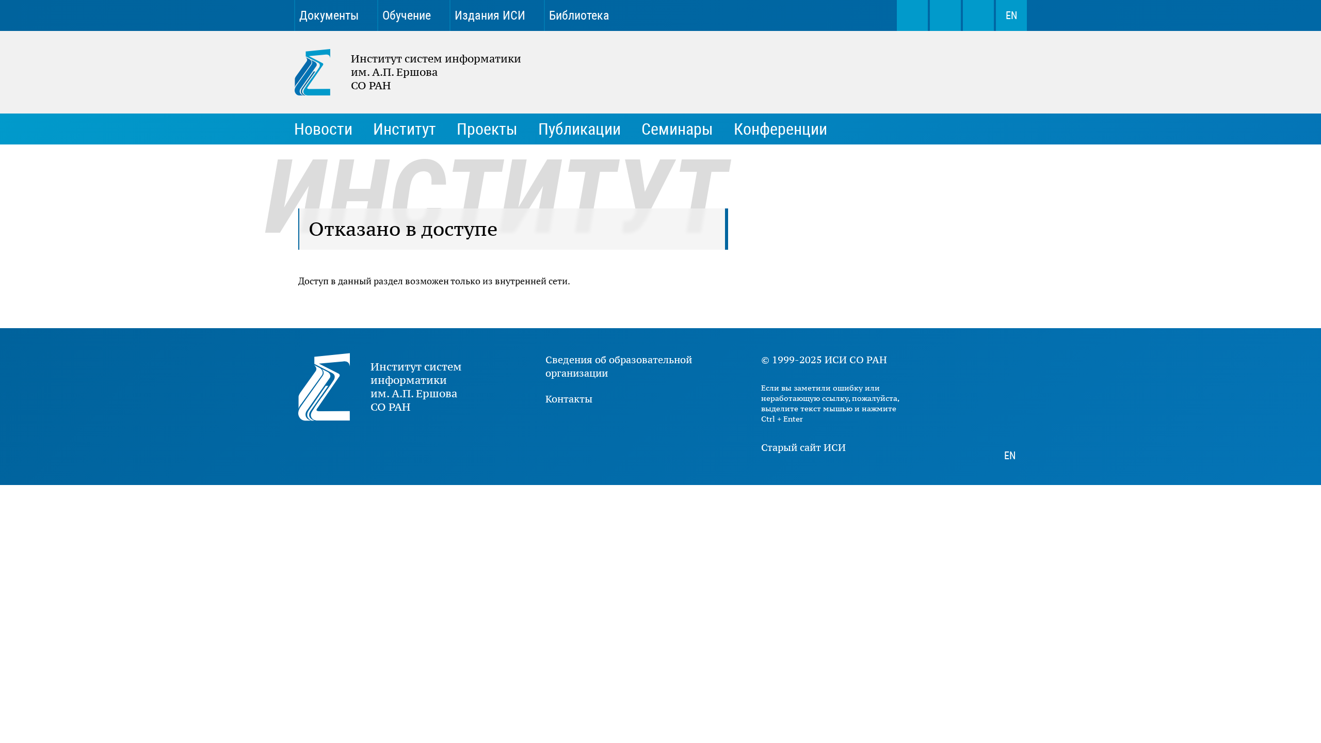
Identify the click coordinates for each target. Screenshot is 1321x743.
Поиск (912, 15)
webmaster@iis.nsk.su (945, 15)
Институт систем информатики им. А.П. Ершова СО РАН (402, 72)
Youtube (788, 15)
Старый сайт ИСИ (803, 447)
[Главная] (322, 72)
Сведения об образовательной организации (618, 366)
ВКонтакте (752, 15)
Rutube (860, 15)
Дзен (824, 15)
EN (1011, 15)
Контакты (568, 399)
